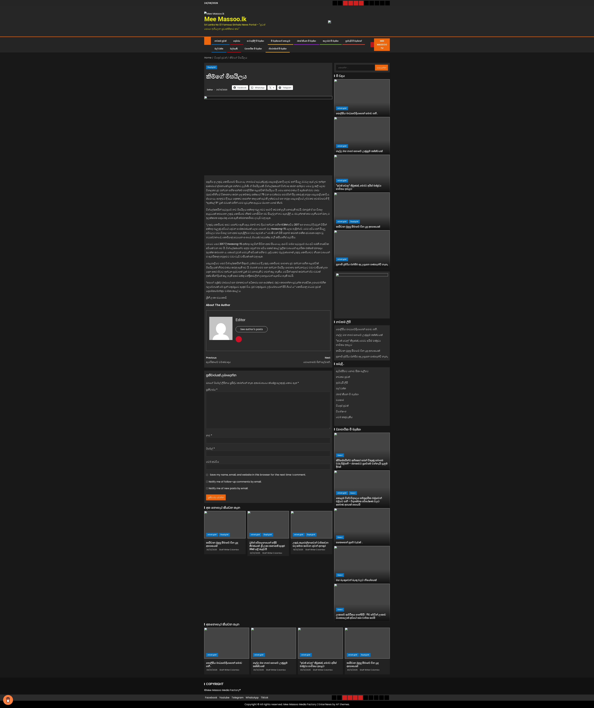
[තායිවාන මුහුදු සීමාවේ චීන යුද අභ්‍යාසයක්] (225, 524)
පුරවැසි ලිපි (342, 382)
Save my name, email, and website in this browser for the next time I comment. (258, 474)
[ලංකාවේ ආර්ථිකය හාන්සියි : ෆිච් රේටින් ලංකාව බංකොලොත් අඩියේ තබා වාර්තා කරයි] (362, 602)
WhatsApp (252, 697)
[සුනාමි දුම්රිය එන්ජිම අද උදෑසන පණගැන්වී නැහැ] (362, 249)
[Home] (207, 40)
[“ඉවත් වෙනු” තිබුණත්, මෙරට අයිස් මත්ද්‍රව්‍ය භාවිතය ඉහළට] (362, 174)
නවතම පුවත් (220, 41)
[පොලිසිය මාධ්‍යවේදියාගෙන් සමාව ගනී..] (362, 98)
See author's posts (251, 329)
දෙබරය (236, 41)
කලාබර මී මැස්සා (331, 41)
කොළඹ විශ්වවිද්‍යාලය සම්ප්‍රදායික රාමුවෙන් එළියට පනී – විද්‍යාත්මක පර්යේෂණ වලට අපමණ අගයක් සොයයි (359, 501)
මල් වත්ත (219, 48)
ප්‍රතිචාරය (211, 389)
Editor (210, 89)
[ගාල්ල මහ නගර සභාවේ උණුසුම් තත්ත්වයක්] (362, 136)
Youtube (224, 697)
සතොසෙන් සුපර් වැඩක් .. (349, 542)
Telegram (237, 697)
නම (209, 435)
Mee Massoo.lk (225, 19)
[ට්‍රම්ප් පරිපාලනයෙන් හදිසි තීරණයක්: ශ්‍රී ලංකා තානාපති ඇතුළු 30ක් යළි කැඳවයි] (268, 524)
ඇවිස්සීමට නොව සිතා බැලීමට (352, 371)
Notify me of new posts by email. (228, 488)
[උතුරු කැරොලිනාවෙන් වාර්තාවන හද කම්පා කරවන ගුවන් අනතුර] (311, 524)
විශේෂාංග (341, 411)
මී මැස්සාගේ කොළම (280, 41)
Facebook (211, 697)
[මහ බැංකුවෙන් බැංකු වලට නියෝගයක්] (362, 565)
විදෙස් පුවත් (211, 67)
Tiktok (264, 697)
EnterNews (325, 704)
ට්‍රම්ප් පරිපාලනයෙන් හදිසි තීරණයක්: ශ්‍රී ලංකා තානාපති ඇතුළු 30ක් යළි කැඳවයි (267, 546)
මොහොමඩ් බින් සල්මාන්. (316, 360)
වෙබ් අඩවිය (212, 461)
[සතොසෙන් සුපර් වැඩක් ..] (362, 527)
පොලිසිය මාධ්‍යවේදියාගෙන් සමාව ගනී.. (357, 113)
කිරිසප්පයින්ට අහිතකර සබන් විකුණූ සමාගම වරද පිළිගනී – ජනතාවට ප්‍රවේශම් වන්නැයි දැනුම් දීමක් (362, 463)
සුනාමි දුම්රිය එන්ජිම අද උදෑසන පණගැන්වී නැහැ (362, 264)
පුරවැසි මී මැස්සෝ (353, 41)
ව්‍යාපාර (340, 400)
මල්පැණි (234, 48)
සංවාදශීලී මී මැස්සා (255, 41)
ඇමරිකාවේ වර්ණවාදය (218, 360)
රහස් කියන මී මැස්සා (306, 41)
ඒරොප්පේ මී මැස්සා (278, 48)
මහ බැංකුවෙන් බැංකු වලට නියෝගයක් (356, 580)
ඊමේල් (210, 448)
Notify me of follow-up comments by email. (235, 481)
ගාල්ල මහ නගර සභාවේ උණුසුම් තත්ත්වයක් (359, 151)
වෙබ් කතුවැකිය (344, 417)
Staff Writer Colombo (229, 549)
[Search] (368, 45)
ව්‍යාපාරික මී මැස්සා (253, 48)
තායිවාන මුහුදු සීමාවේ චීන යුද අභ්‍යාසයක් (358, 226)
